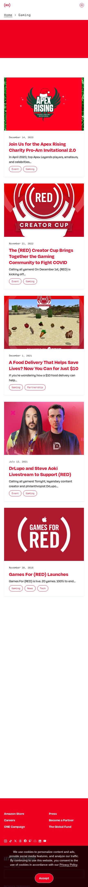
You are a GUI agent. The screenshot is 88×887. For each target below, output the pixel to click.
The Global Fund (60, 827)
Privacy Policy (68, 864)
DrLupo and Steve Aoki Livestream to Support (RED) (40, 471)
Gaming (30, 168)
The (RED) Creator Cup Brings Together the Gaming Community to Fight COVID (41, 256)
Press (53, 814)
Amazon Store (14, 814)
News (30, 588)
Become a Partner (61, 820)
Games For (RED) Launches (38, 574)
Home (8, 15)
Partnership (35, 387)
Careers (9, 820)
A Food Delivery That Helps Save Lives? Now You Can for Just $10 (43, 365)
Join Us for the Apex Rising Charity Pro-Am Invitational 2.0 (42, 146)
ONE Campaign (14, 827)
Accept (44, 878)
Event (15, 168)
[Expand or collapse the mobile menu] (81, 5)
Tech (43, 588)
